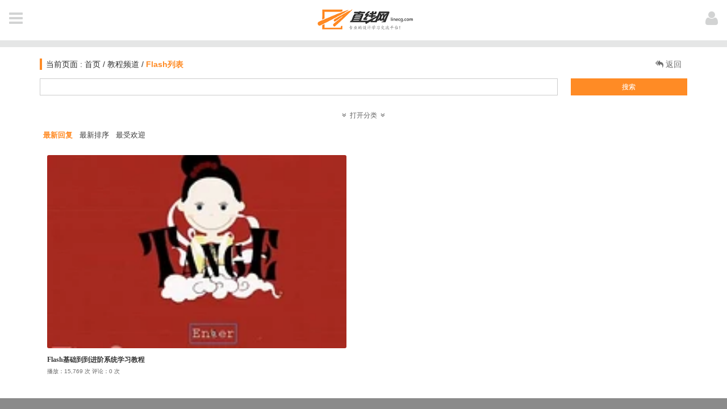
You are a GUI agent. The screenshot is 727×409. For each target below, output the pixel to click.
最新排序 (94, 135)
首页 (91, 64)
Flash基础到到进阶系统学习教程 (96, 360)
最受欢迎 (130, 135)
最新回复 (58, 135)
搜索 (629, 87)
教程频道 (123, 64)
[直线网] (363, 17)
